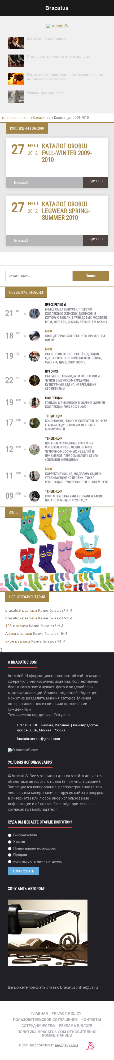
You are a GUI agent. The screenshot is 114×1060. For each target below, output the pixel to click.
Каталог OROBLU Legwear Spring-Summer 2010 (66, 211)
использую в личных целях (37, 861)
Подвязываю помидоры (34, 848)
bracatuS (21, 182)
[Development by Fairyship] (90, 1045)
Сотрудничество (38, 1026)
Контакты (91, 1019)
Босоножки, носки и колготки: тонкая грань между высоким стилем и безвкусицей (76, 425)
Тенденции (54, 416)
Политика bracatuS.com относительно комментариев (57, 1033)
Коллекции (42, 117)
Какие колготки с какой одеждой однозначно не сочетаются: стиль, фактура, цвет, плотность (73, 358)
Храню (18, 842)
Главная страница (15, 117)
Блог (49, 331)
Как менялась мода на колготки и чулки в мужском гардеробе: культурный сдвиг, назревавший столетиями (72, 382)
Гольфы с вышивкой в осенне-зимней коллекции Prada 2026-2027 (75, 405)
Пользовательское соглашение (45, 1019)
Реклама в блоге (76, 1026)
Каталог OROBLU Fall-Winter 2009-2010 (67, 153)
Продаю (19, 855)
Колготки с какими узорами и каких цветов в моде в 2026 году (74, 498)
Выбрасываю (24, 835)
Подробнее (95, 181)
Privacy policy (66, 1013)
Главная (39, 1013)
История (51, 371)
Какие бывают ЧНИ (55, 610)
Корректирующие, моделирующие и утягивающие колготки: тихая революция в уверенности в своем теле (76, 478)
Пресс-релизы (55, 305)
